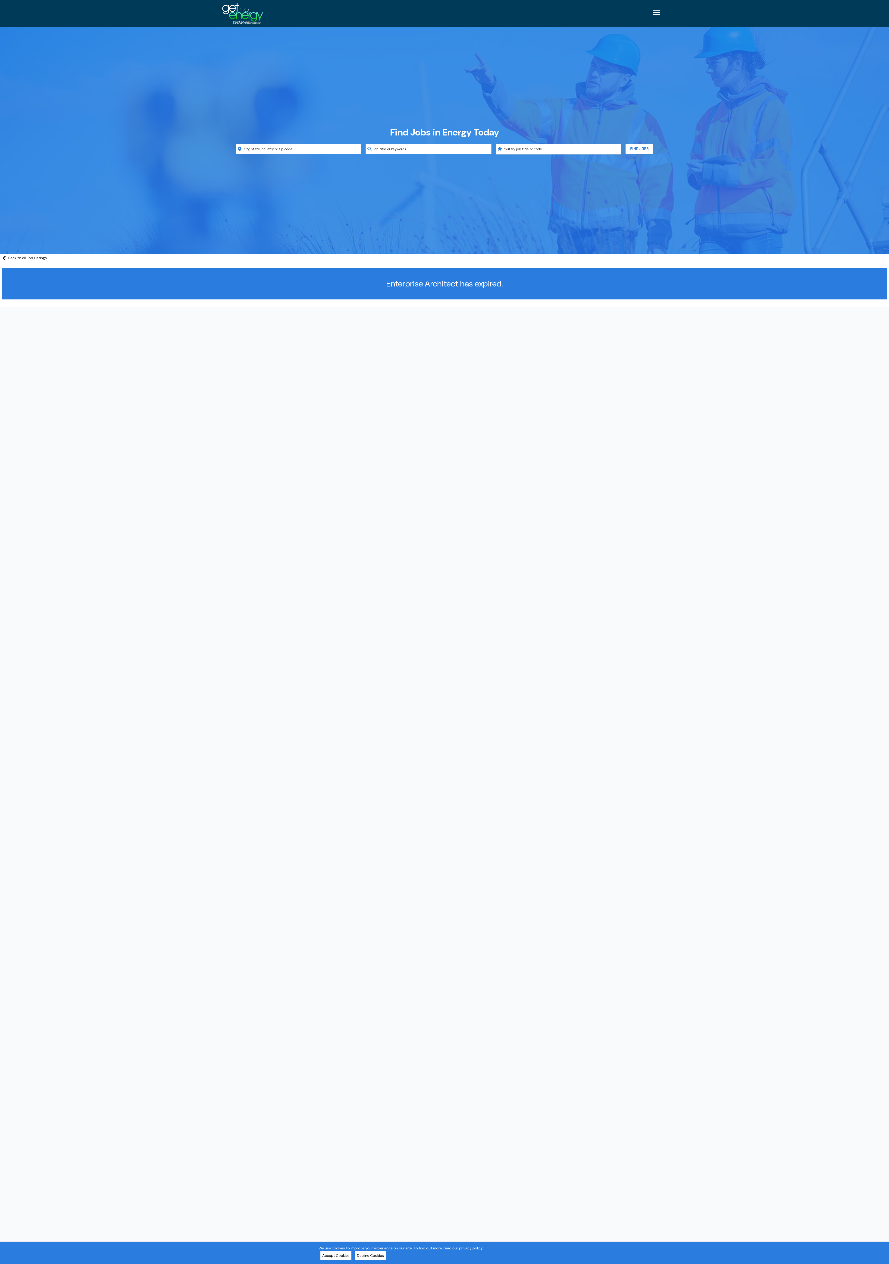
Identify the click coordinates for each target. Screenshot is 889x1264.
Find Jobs (639, 149)
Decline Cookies (370, 1255)
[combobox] (299, 149)
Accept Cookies (336, 1255)
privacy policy (471, 1248)
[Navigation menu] (656, 12)
